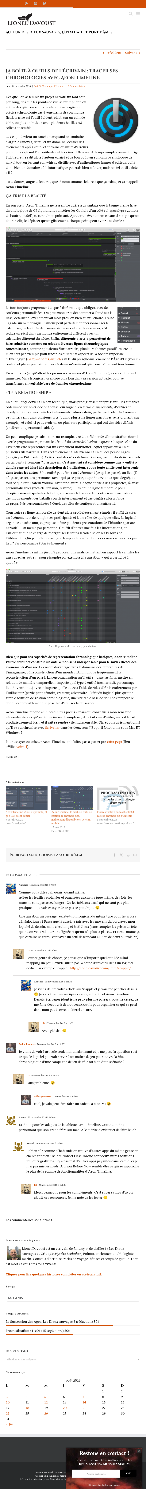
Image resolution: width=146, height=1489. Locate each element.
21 (84, 1408)
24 (8, 1413)
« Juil (10, 1424)
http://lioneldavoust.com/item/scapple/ (100, 968)
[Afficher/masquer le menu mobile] (138, 14)
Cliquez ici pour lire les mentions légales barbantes (61, 1475)
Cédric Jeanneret (27, 1044)
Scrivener (52, 727)
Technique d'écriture (52, 86)
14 (84, 1402)
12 (46, 1402)
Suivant (131, 52)
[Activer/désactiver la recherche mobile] (131, 14)
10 (8, 1402)
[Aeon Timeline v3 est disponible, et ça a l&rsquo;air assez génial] (27, 798)
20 (65, 1408)
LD (27, 950)
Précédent (113, 52)
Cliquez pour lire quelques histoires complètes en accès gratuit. (54, 1274)
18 (27, 1408)
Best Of (37, 86)
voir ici (21, 746)
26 (46, 1413)
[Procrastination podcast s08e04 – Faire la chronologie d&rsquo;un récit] (118, 798)
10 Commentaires (76, 86)
